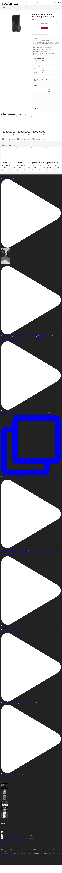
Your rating (18, 14)
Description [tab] (35, 35)
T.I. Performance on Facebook (6, 825)
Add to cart (44, 28)
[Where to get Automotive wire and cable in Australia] (4, 817)
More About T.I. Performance (6, 856)
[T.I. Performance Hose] (4, 794)
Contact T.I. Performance (5, 862)
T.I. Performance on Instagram (6, 777)
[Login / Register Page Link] (55, 2)
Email (49, 91)
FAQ (18, 865)
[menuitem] (24, 2)
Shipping (15, 865)
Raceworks (44, 62)
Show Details (12, 139)
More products (4, 843)
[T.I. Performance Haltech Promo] (4, 805)
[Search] (58, 2)
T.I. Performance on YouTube (6, 818)
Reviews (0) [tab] (45, 35)
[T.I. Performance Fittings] (4, 800)
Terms (12, 865)
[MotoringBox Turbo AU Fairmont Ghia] (4, 788)
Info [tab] (40, 35)
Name (49, 89)
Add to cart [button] (6, 139)
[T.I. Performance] (10, 2)
